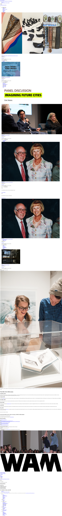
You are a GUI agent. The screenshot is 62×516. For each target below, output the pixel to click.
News (3, 248)
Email (0, 428)
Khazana (4, 398)
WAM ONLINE (4, 85)
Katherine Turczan (9, 403)
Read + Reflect (4, 86)
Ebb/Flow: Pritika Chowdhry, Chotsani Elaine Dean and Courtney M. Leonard (10, 55)
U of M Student (2, 429)
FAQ (3, 9)
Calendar (3, 60)
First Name (1, 427)
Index (3, 506)
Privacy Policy (8, 429)
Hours (3, 494)
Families (4, 497)
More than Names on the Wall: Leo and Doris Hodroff (7, 182)
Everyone (4, 141)
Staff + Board (4, 246)
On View (4, 61)
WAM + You (3, 139)
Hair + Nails (7, 409)
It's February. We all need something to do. (4, 423)
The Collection (4, 83)
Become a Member (3, 192)
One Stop (2, 491)
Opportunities (4, 247)
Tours (3, 11)
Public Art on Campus (5, 84)
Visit (2, 7)
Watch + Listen (4, 505)
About (3, 245)
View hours (3, 79)
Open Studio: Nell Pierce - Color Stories (6, 77)
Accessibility (4, 10)
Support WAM (4, 240)
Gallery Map (4, 8)
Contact (3, 512)
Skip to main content (2, 0)
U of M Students (4, 140)
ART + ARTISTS (4, 82)
